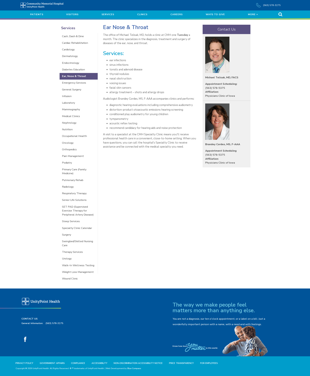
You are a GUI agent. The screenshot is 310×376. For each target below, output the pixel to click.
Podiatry (67, 163)
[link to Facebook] (25, 339)
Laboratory (68, 103)
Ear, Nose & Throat (74, 76)
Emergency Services (74, 83)
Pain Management (73, 156)
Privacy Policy (24, 363)
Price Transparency (181, 363)
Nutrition (67, 129)
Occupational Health (74, 136)
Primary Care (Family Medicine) (74, 171)
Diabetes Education (73, 69)
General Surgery (71, 89)
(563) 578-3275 (54, 323)
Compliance (78, 363)
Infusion (67, 96)
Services (68, 28)
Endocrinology (70, 63)
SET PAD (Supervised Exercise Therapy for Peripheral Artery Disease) (78, 211)
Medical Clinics (71, 116)
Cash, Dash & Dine (73, 36)
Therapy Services (72, 252)
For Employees (209, 363)
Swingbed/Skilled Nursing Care (77, 243)
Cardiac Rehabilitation (75, 43)
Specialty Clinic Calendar (77, 228)
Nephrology (69, 123)
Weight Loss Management (78, 272)
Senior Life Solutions (74, 200)
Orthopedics (69, 149)
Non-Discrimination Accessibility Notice (138, 363)
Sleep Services (71, 221)
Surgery (66, 235)
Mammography (71, 109)
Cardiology (68, 49)
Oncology (67, 143)
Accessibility (99, 363)
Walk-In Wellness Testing (78, 265)
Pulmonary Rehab (72, 180)
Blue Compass (134, 368)
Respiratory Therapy (74, 193)
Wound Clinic (70, 278)
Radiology (68, 187)
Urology (67, 258)
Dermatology (70, 56)
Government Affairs (52, 363)
